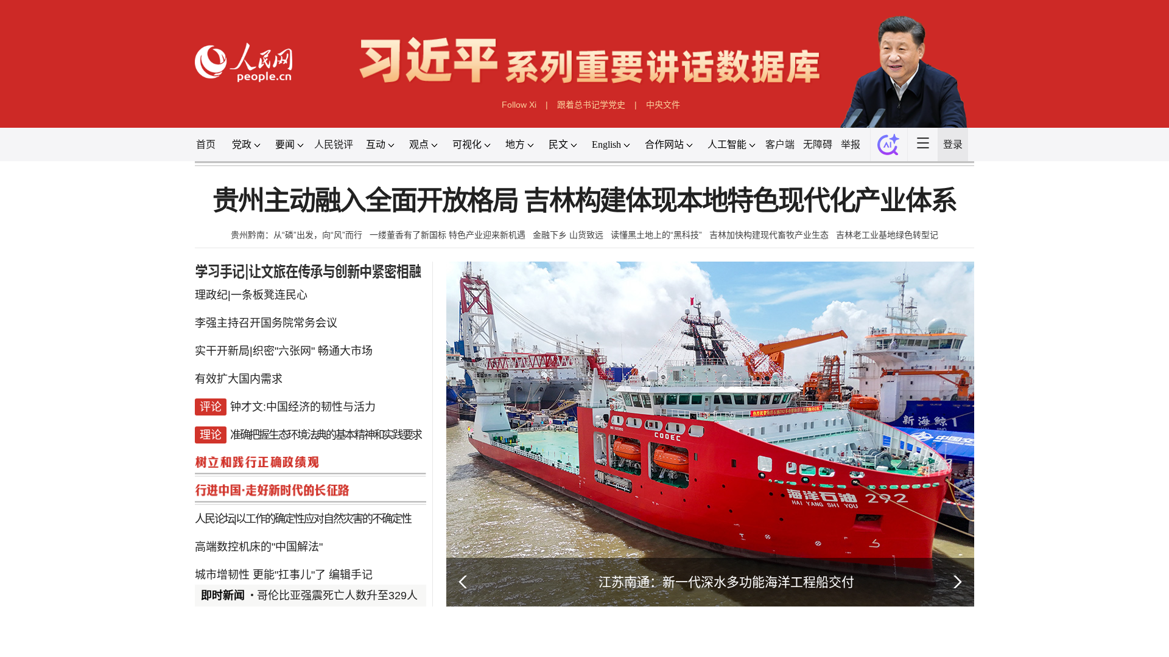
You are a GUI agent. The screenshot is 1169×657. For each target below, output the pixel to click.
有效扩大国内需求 (239, 379)
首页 (206, 144)
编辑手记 (351, 575)
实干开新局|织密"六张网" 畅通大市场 (284, 351)
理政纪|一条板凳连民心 (251, 295)
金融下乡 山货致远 (568, 235)
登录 (953, 144)
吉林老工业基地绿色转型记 (887, 235)
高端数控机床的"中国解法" (259, 547)
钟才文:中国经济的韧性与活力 (303, 407)
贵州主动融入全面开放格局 (365, 201)
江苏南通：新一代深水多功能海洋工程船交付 (726, 582)
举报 (850, 144)
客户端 (780, 144)
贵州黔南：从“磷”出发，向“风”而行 (296, 235)
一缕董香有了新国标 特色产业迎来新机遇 (447, 235)
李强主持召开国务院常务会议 (266, 323)
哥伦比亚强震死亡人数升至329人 (337, 595)
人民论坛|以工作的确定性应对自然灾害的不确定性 (303, 519)
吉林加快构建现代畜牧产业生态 (769, 235)
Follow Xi (519, 104)
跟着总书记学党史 (591, 104)
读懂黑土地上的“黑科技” (656, 235)
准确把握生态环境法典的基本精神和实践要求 (325, 435)
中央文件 (663, 104)
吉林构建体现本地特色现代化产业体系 (740, 201)
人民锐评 (333, 144)
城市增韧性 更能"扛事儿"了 (260, 575)
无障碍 (817, 144)
